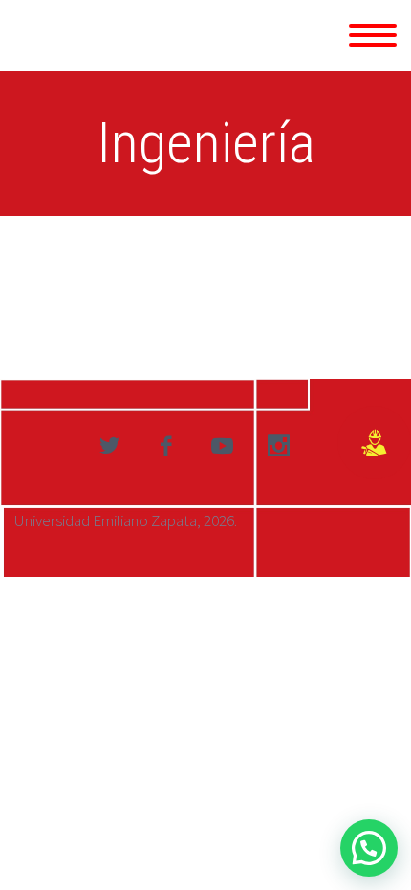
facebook (165, 446)
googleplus (221, 446)
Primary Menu (373, 35)
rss (278, 446)
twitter (109, 446)
